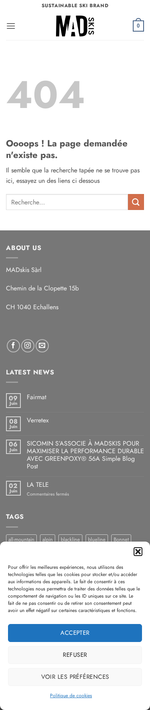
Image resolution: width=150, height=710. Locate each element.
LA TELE (38, 484)
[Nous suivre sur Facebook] (13, 345)
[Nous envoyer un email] (42, 345)
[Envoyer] (136, 202)
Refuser (75, 654)
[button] (138, 552)
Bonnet (121, 539)
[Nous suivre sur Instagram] (27, 345)
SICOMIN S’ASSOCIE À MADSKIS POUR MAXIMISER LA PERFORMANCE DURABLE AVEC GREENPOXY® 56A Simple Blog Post (85, 455)
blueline (97, 539)
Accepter (75, 632)
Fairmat (36, 397)
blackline (70, 539)
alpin (47, 539)
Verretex (38, 420)
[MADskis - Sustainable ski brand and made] (75, 26)
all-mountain (21, 539)
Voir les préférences (75, 676)
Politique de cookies (71, 695)
